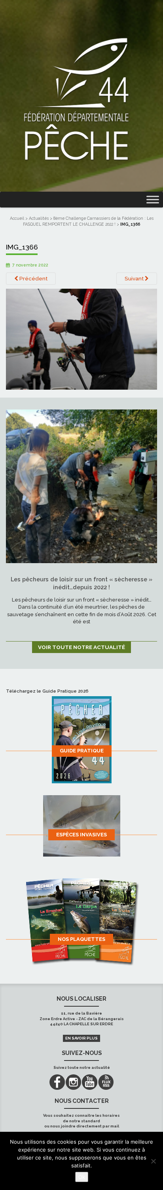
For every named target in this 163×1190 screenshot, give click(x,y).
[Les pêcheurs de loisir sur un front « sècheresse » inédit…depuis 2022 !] (81, 486)
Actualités (39, 218)
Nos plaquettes (81, 939)
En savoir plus (81, 1038)
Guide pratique (82, 751)
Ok (81, 1177)
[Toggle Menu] (152, 200)
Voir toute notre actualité (81, 647)
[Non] (153, 1161)
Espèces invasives (81, 835)
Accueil (17, 218)
